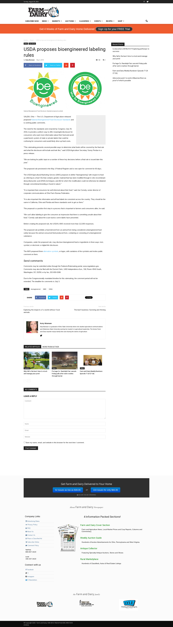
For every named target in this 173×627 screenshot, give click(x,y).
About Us (30, 531)
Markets (56, 21)
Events (97, 21)
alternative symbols (50, 251)
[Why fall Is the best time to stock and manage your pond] (36, 360)
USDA (50, 289)
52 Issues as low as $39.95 (68, 490)
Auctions (69, 21)
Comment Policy (33, 545)
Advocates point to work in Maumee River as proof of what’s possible (129, 79)
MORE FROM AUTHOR (51, 347)
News (44, 21)
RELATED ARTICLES (32, 347)
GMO (44, 289)
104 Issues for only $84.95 (105, 490)
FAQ (28, 528)
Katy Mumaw (30, 60)
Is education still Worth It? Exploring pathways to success (131, 50)
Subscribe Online (33, 542)
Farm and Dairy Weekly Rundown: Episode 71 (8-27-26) (130, 72)
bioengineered (35, 289)
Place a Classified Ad (34, 538)
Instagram (30, 576)
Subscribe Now (32, 21)
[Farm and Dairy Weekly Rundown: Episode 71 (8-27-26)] (93, 360)
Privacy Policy (32, 525)
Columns (27, 368)
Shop (120, 21)
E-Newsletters (32, 580)
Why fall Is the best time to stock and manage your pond (130, 57)
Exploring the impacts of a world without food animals (42, 311)
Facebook (30, 569)
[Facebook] (144, 1)
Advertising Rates (33, 521)
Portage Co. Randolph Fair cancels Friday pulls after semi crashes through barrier (64, 373)
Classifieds (84, 21)
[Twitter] (147, 1)
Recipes (109, 21)
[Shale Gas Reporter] (86, 606)
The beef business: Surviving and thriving (90, 310)
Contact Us (31, 535)
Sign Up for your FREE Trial (114, 29)
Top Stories (32, 43)
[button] (146, 21)
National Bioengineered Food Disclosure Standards (50, 120)
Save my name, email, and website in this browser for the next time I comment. (55, 442)
